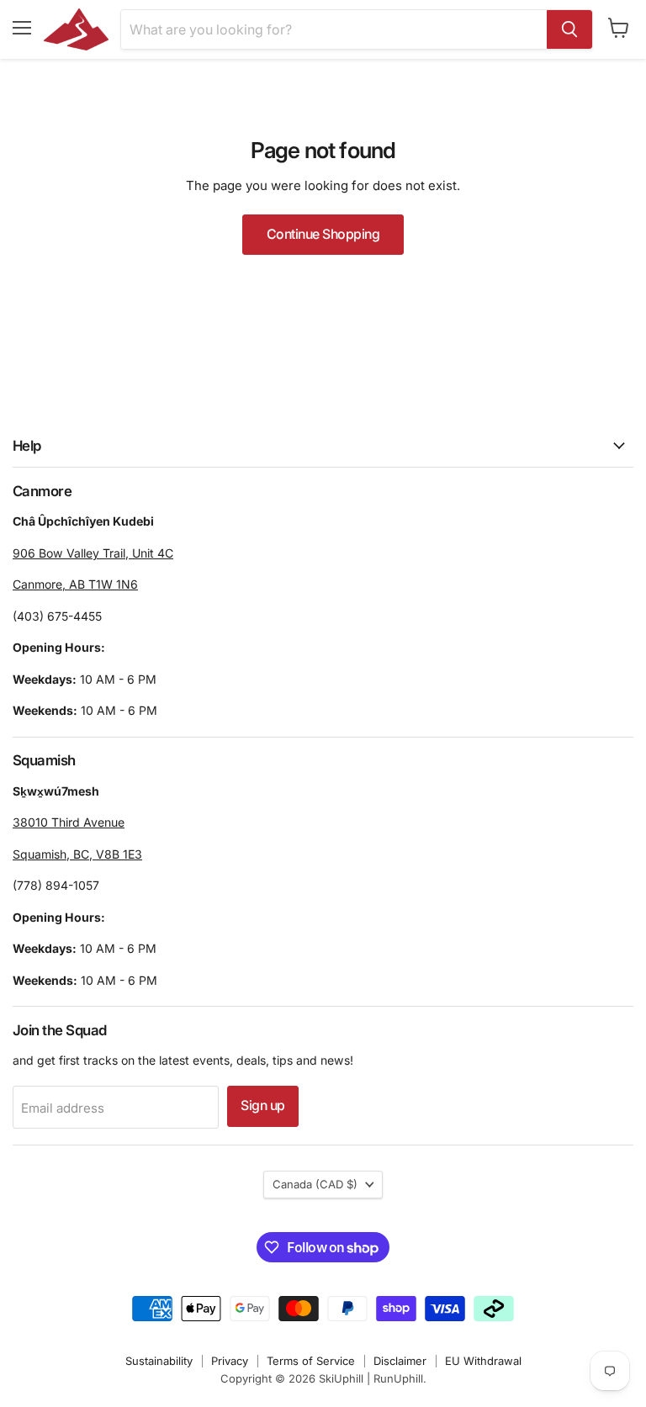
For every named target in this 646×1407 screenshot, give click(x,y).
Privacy (229, 1360)
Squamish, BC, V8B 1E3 (77, 854)
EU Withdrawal (483, 1360)
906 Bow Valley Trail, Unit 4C (93, 553)
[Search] (569, 29)
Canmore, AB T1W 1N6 (75, 584)
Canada (315, 1184)
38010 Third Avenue (68, 822)
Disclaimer (399, 1360)
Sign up (263, 1105)
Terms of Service (311, 1360)
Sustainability (159, 1360)
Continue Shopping (323, 234)
